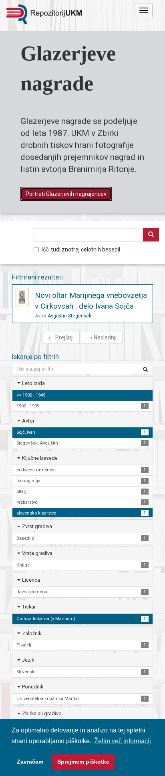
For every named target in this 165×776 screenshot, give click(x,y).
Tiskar (29, 607)
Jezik (28, 660)
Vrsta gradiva (37, 553)
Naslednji (102, 337)
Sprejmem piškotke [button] (83, 761)
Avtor (28, 421)
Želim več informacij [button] (122, 741)
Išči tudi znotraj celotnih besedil (81, 249)
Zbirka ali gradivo (42, 713)
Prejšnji (61, 337)
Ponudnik (32, 687)
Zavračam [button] (30, 761)
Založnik (31, 633)
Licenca (31, 580)
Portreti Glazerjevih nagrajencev (66, 194)
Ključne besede (40, 458)
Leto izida (33, 383)
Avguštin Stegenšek (69, 316)
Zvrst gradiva (37, 526)
